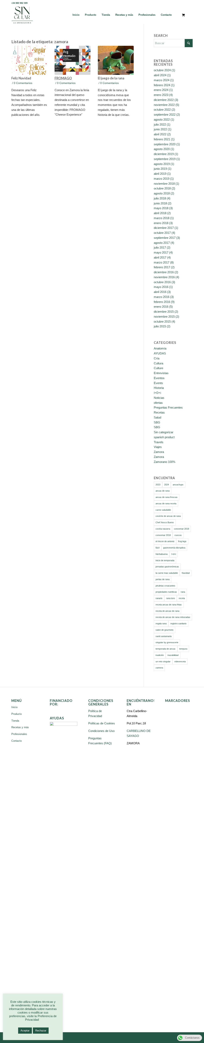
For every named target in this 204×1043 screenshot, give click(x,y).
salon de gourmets (165, 630)
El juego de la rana (111, 78)
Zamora (159, 452)
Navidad (186, 573)
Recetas (159, 412)
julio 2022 (160, 124)
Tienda (15, 720)
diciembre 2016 (164, 272)
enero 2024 (161, 90)
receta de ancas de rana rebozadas (173, 617)
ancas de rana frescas (167, 497)
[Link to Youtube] (183, 3)
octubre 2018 (162, 188)
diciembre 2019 (164, 154)
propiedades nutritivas (166, 592)
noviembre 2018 (164, 183)
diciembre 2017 (164, 227)
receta (182, 598)
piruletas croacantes (165, 585)
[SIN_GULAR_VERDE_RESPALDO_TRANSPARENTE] (22, 15)
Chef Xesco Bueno (165, 522)
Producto (16, 713)
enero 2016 (161, 306)
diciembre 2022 (164, 99)
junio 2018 (160, 203)
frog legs (182, 541)
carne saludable (163, 510)
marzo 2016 (161, 297)
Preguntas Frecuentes (168, 407)
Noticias (159, 397)
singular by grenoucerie (167, 642)
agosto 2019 (162, 164)
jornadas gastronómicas (167, 566)
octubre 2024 (162, 70)
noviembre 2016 (164, 277)
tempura (183, 649)
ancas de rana (163, 491)
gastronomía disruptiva (174, 547)
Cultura (158, 363)
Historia (159, 387)
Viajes (158, 447)
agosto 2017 (162, 242)
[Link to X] (177, 3)
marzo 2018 (161, 218)
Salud (157, 417)
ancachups (178, 484)
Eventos (159, 378)
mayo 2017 (161, 252)
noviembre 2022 (164, 104)
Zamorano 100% (164, 461)
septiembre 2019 (165, 159)
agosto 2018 (162, 193)
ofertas (158, 402)
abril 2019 (160, 173)
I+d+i (173, 554)
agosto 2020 (162, 149)
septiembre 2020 (165, 144)
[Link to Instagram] (190, 3)
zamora (159, 667)
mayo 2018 (161, 208)
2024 (166, 484)
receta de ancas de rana (167, 611)
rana (183, 592)
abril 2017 (160, 257)
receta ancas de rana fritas (169, 604)
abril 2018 (160, 213)
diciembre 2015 (164, 311)
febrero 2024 (162, 85)
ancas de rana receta (166, 503)
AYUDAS (160, 353)
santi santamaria (164, 636)
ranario (159, 598)
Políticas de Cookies (101, 723)
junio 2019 (160, 168)
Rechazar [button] (40, 1030)
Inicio (14, 707)
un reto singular (163, 661)
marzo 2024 (161, 80)
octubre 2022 (162, 109)
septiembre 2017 (165, 237)
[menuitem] (76, 15)
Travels (158, 442)
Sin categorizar (163, 432)
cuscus (178, 535)
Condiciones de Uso (101, 731)
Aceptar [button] (25, 1030)
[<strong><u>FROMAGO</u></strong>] (72, 60)
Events (158, 383)
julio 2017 (160, 247)
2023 (158, 484)
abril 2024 (160, 75)
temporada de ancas (166, 649)
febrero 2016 (162, 301)
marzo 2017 (161, 262)
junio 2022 (160, 129)
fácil (157, 547)
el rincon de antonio (165, 541)
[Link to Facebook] (172, 3)
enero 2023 (161, 95)
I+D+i (157, 392)
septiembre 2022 (165, 114)
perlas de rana (163, 579)
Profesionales (19, 734)
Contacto (16, 740)
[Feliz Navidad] (29, 60)
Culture (158, 368)
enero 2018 (161, 223)
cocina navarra (163, 529)
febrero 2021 (162, 139)
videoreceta (180, 661)
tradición (160, 655)
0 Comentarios (23, 83)
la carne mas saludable (167, 573)
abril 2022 (160, 134)
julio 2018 (160, 198)
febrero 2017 (162, 267)
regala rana (161, 623)
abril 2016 (160, 292)
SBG (157, 422)
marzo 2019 (161, 178)
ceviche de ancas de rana (168, 516)
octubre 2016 (162, 282)
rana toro (170, 598)
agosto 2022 (162, 119)
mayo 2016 (161, 287)
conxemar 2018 (181, 529)
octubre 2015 (162, 321)
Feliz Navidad (22, 78)
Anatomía (160, 348)
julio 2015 (160, 326)
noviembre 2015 (164, 316)
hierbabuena (162, 554)
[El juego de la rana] (116, 60)
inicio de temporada (165, 560)
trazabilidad (173, 655)
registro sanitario (178, 623)
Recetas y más (20, 727)
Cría (156, 358)
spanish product (164, 437)
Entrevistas (161, 373)
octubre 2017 (162, 232)
